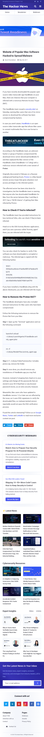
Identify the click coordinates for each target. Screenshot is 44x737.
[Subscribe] (37, 683)
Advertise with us (8, 718)
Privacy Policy (26, 721)
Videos (31, 611)
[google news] (38, 704)
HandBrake (26, 124)
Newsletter (22, 12)
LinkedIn (20, 416)
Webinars (36, 12)
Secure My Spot (13, 499)
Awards (24, 718)
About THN (6, 716)
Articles (38, 611)
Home (7, 12)
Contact (5, 721)
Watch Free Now (13, 467)
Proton (26, 177)
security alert (31, 109)
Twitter (10, 416)
